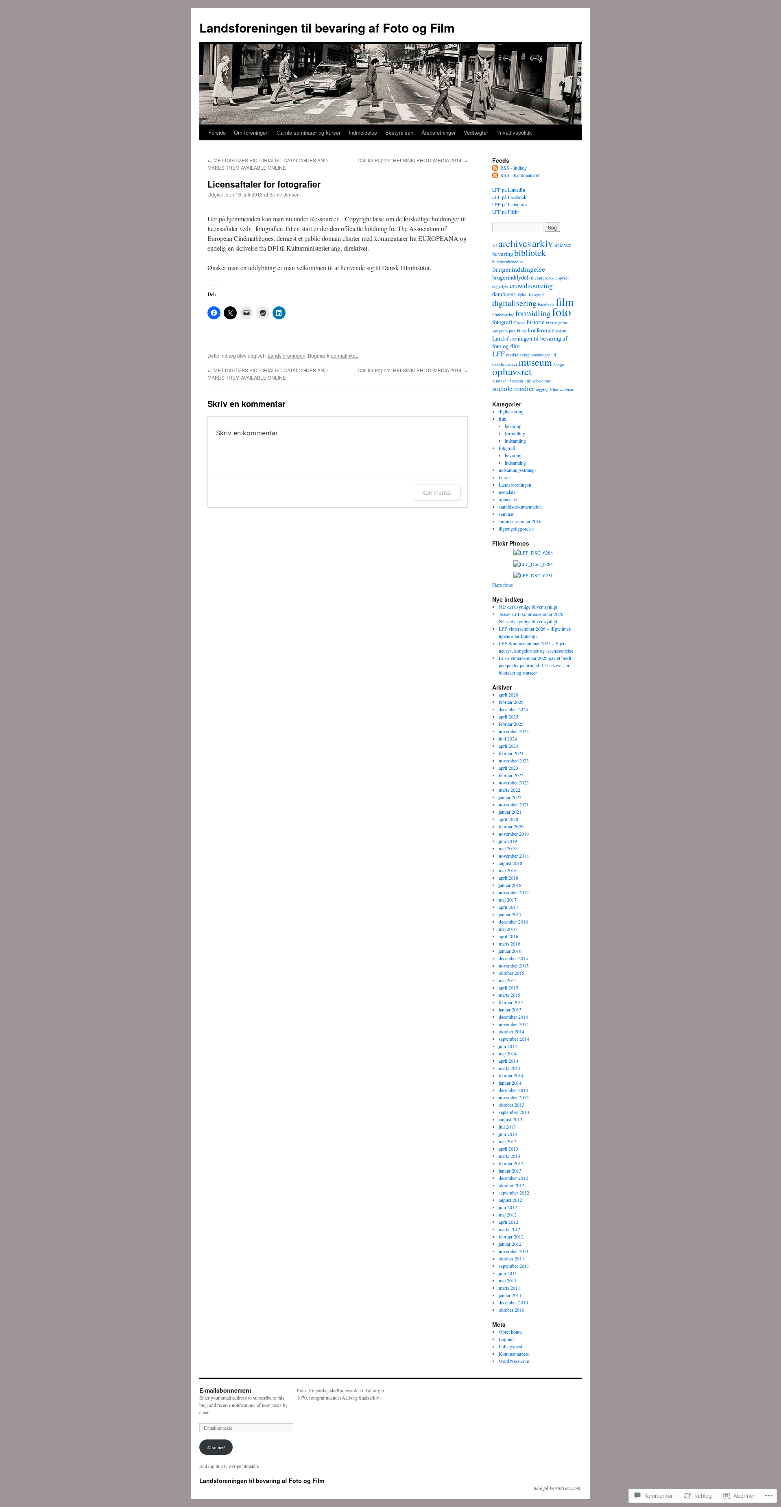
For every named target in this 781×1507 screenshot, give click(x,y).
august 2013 (510, 1119)
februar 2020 (511, 826)
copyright (500, 286)
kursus (561, 331)
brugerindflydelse (513, 277)
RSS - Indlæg (513, 167)
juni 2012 (508, 1207)
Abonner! (216, 1447)
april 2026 (508, 694)
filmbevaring (503, 314)
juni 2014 (508, 1046)
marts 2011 (509, 1287)
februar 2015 (511, 1002)
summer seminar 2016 (520, 521)
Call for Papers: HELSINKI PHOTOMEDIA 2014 (413, 160)
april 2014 (508, 1060)
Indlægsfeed (510, 1346)
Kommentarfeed (514, 1353)
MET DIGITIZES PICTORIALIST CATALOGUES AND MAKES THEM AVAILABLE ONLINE (267, 164)
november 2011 (514, 1251)
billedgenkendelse (507, 261)
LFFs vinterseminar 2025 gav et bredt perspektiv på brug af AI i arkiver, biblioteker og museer (535, 665)
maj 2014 (508, 1053)
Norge (558, 364)
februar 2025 (511, 724)
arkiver (562, 244)
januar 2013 (510, 1170)
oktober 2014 (511, 1031)
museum (535, 362)
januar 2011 (510, 1295)
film (565, 301)
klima (522, 331)
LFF (498, 353)
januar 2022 (510, 797)
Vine (554, 389)
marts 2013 (509, 1156)
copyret (562, 278)
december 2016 (513, 921)
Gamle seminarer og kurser (308, 132)
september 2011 (514, 1265)
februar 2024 (511, 753)
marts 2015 (509, 995)
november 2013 (514, 1097)
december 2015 (513, 958)
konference (541, 330)
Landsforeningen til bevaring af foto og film (529, 342)
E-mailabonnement (225, 1390)
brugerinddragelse (518, 269)
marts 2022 (509, 789)
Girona (519, 322)
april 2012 (508, 1222)
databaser (503, 294)
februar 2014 (511, 1075)
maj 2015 (508, 980)
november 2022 (514, 782)
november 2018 (514, 855)
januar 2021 (510, 811)
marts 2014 (509, 1068)
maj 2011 (508, 1280)
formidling (533, 313)
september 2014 (514, 1038)
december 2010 (513, 1302)
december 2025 (513, 709)
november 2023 (514, 760)
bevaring (502, 253)
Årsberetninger (438, 132)
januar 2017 (510, 914)
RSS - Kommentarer (520, 175)
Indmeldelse (363, 132)
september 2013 (514, 1112)
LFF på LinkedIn (508, 189)
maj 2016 (508, 929)
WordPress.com (514, 1361)
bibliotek (530, 252)
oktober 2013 (511, 1104)
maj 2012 (508, 1214)
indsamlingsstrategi (517, 470)
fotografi (502, 322)
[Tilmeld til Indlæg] (495, 167)
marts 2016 (509, 943)
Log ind (506, 1339)
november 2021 (514, 804)
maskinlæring (517, 355)
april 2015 (508, 987)
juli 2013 (507, 1126)
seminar (506, 514)
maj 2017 (508, 899)
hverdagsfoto (557, 322)
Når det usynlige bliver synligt (528, 606)
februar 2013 (511, 1163)
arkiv (542, 243)
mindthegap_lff (543, 355)
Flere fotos (502, 584)
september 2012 (514, 1192)
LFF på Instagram (509, 204)
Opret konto (510, 1331)
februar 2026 (511, 702)
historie (536, 322)
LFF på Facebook (509, 197)
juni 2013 (508, 1134)
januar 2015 (510, 1009)
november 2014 (514, 1024)
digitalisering (514, 302)
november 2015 (514, 965)
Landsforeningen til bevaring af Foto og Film (327, 27)
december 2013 (513, 1090)
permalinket (344, 355)
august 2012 (510, 1200)
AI (494, 245)
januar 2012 (510, 1244)
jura (512, 331)
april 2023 (508, 767)
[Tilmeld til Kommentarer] (495, 175)
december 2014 (513, 1016)
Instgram (500, 331)
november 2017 (514, 892)
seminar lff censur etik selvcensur (521, 381)
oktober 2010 (511, 1309)
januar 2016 (510, 951)
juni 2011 (508, 1273)
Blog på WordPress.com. (557, 1488)
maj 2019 (508, 848)
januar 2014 (510, 1082)
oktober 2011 (511, 1258)
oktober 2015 (511, 973)
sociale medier (513, 388)
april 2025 (508, 716)
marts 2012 (509, 1229)
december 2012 (513, 1178)
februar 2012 (511, 1236)
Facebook (546, 304)
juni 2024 (508, 738)
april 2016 (508, 936)
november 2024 (514, 731)
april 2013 (508, 1148)
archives (514, 243)
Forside (217, 132)
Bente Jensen (284, 194)
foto (561, 311)
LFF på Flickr (505, 211)
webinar (566, 389)
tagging (542, 389)
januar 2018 (510, 885)
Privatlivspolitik (514, 132)
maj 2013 (508, 1141)
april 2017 (508, 907)
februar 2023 (511, 775)
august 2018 (510, 863)
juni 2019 (508, 841)
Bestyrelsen (399, 132)
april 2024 (508, 746)
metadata (507, 492)
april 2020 (508, 819)
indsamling (515, 440)
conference (544, 278)
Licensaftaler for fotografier (264, 184)
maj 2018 (508, 870)
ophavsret (512, 371)
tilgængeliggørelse (516, 528)
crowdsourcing (531, 285)
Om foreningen (251, 132)
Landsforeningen (286, 355)
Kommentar (437, 492)
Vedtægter (476, 132)
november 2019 (514, 833)
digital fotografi (530, 294)
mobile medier (504, 364)
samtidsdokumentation (520, 506)
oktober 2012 (511, 1185)
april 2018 (508, 877)
